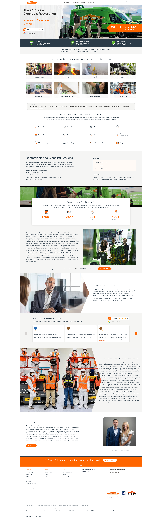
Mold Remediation (30, 476)
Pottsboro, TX (111, 177)
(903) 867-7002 (131, 3)
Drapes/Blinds (107, 106)
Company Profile (48, 472)
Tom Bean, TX (105, 179)
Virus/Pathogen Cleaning (56, 106)
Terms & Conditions (67, 472)
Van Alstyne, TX (120, 177)
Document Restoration (98, 106)
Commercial (75, 2)
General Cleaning (30, 488)
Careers (46, 474)
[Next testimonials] (136, 333)
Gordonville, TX (96, 179)
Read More (31, 445)
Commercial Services (101, 169)
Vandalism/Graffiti (34, 108)
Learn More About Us (101, 162)
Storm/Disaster (29, 479)
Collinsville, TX (113, 179)
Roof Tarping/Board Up (123, 106)
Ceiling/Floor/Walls (87, 106)
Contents (41, 108)
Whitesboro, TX (129, 177)
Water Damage (29, 472)
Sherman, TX (96, 177)
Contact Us (90, 2)
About (83, 2)
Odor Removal (114, 106)
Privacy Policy (66, 474)
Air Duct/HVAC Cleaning (68, 106)
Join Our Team (99, 165)
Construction (29, 481)
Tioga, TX (120, 179)
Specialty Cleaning (30, 485)
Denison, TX (103, 177)
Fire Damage (29, 474)
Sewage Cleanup (34, 106)
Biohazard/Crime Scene (43, 106)
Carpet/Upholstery (78, 106)
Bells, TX (126, 179)
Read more (102, 340)
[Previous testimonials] (26, 333)
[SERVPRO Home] (32, 2)
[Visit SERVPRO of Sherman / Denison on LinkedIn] (81, 465)
